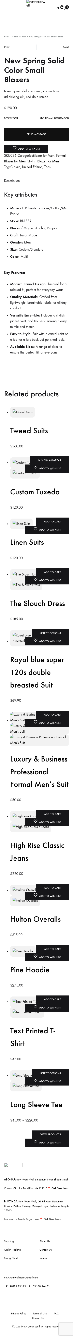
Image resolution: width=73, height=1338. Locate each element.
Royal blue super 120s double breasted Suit (37, 672)
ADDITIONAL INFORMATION (54, 118)
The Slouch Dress (37, 603)
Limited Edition (32, 167)
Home (6, 36)
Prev (7, 47)
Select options (50, 633)
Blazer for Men (19, 36)
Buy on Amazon (49, 460)
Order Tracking (12, 1249)
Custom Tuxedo (35, 492)
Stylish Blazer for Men (43, 161)
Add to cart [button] (52, 521)
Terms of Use (40, 1313)
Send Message (36, 134)
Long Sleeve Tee (36, 1104)
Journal (43, 1258)
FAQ (56, 1313)
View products (50, 1134)
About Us (45, 1241)
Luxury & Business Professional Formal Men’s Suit (39, 771)
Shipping (9, 1241)
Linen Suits (27, 542)
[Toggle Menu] (6, 7)
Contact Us (46, 1249)
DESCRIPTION (11, 118)
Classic (15, 167)
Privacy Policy (18, 1313)
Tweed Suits (29, 430)
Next (66, 47)
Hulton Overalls (35, 919)
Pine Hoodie (30, 970)
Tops (47, 167)
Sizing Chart (11, 1258)
